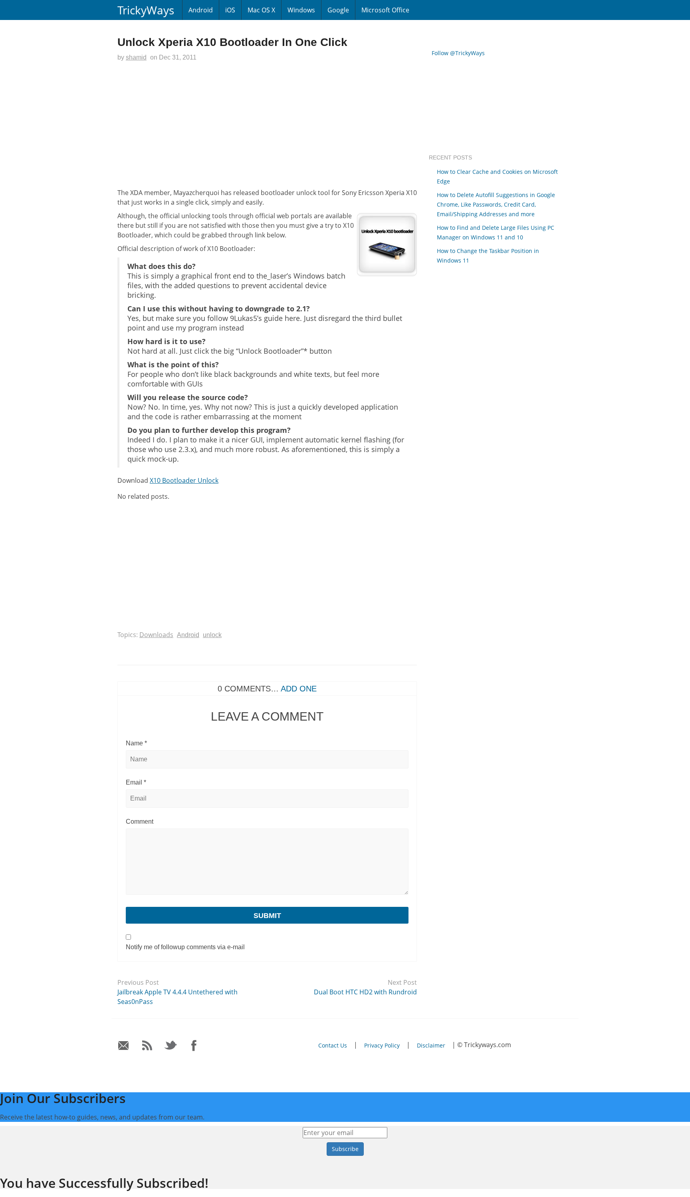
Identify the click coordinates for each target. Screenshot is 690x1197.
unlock (212, 634)
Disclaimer (431, 1045)
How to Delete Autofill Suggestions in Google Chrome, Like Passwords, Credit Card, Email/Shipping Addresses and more (496, 204)
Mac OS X (261, 10)
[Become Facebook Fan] (194, 1046)
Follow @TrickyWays (458, 53)
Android (200, 10)
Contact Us (332, 1045)
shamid (136, 57)
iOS (230, 10)
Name (136, 743)
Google (338, 10)
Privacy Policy (382, 1045)
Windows (301, 10)
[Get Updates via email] (123, 1046)
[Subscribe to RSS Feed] (147, 1046)
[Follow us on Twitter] (171, 1046)
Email (136, 782)
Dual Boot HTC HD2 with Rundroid (365, 992)
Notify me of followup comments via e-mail (185, 947)
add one (299, 688)
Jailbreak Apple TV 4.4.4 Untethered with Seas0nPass (177, 997)
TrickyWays (145, 10)
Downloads (156, 634)
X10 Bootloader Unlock (184, 480)
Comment (139, 821)
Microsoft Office (385, 10)
